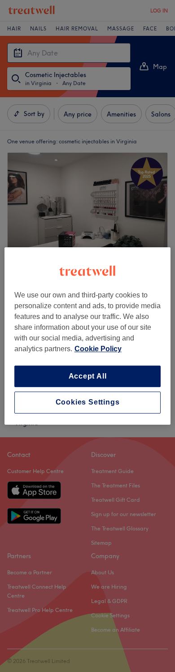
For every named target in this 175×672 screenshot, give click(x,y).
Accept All (88, 376)
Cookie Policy (98, 349)
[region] (87, 336)
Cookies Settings (88, 402)
